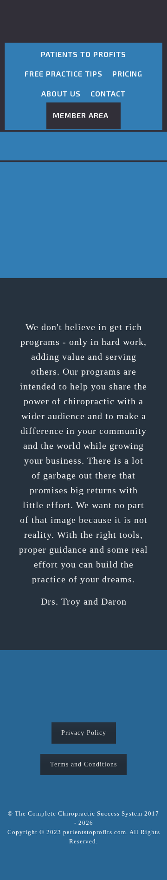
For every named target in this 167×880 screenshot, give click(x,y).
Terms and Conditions (83, 764)
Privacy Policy (83, 732)
